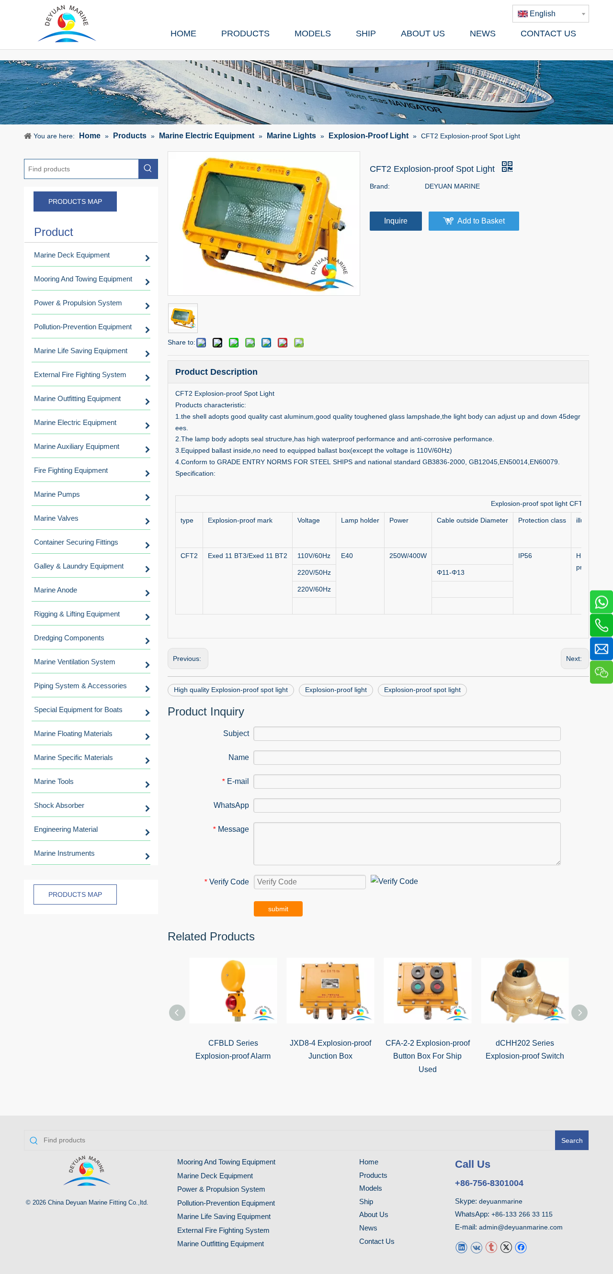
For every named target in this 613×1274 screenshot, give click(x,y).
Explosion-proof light (336, 689)
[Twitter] (506, 1246)
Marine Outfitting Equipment (220, 1244)
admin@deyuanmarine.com (521, 1227)
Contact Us (377, 1241)
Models (370, 1188)
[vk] (476, 1246)
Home (368, 1162)
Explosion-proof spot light (422, 689)
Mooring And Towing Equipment (226, 1162)
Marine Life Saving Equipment (224, 1216)
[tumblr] (491, 1246)
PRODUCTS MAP (75, 201)
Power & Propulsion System (221, 1189)
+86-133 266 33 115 (522, 1214)
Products (373, 1175)
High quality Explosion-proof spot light (231, 689)
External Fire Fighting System (223, 1230)
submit (278, 909)
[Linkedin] (461, 1246)
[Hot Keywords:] (148, 169)
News (368, 1228)
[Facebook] (521, 1246)
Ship (366, 1201)
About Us (373, 1214)
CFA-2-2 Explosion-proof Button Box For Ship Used (428, 1056)
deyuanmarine (500, 1201)
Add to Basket (481, 221)
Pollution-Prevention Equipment (226, 1203)
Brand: (380, 186)
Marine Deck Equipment (215, 1176)
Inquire (396, 221)
